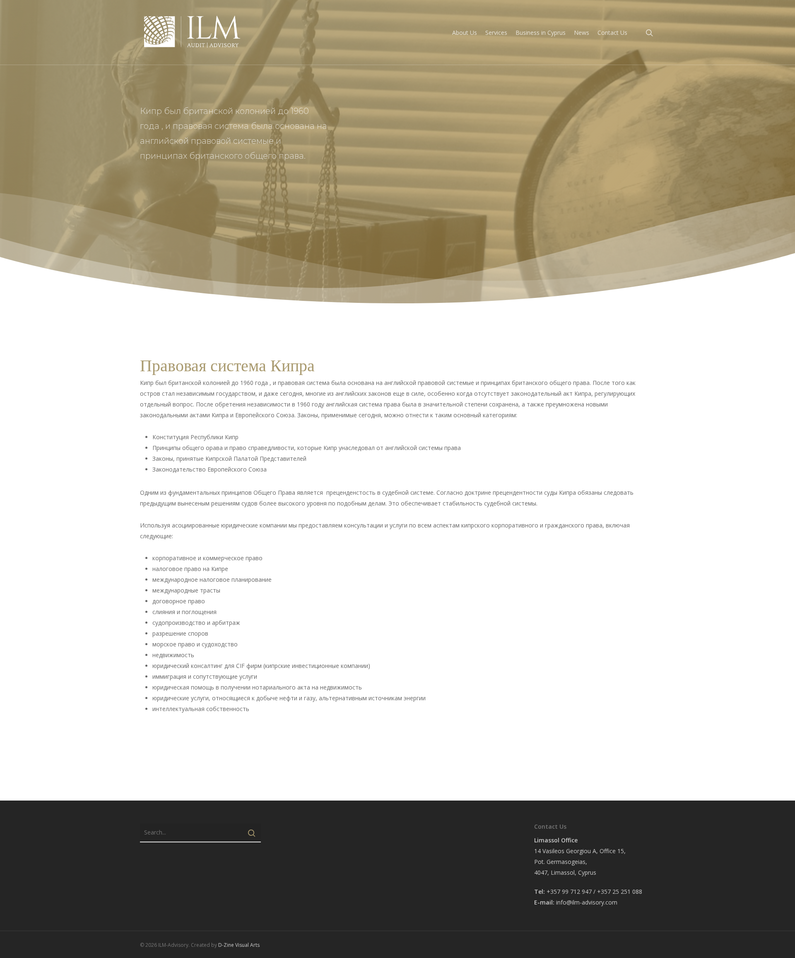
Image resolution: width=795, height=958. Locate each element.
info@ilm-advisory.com (586, 902)
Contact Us (612, 32)
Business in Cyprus (541, 32)
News (581, 32)
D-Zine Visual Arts (239, 944)
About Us (464, 32)
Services (496, 32)
